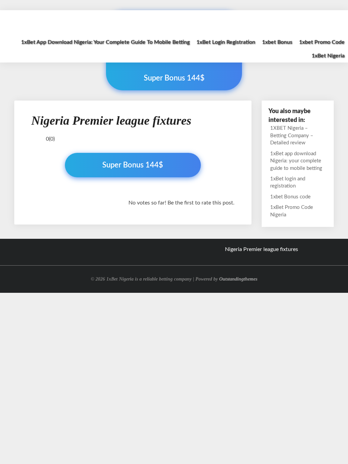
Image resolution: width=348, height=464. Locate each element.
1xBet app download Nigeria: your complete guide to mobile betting (105, 42)
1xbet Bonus (277, 42)
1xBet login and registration (287, 182)
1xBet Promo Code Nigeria (291, 211)
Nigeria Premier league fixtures (261, 249)
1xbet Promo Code (322, 42)
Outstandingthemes (238, 279)
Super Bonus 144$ (132, 165)
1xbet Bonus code (290, 196)
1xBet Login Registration (225, 42)
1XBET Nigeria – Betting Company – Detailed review (291, 135)
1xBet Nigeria (328, 55)
